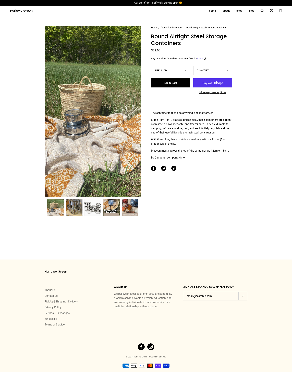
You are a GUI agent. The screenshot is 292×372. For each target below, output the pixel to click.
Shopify (162, 357)
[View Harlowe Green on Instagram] (150, 346)
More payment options (212, 92)
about (226, 10)
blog (251, 10)
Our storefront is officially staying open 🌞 (146, 2)
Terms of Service (55, 324)
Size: (161, 70)
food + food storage (171, 27)
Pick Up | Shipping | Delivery (61, 301)
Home (154, 27)
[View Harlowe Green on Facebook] (141, 346)
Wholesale (51, 318)
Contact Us (51, 295)
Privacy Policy (53, 307)
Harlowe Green (21, 11)
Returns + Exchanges (57, 313)
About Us (50, 290)
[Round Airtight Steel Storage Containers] (55, 207)
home (212, 10)
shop (239, 10)
